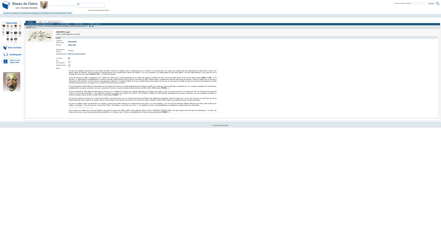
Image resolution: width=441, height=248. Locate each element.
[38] (89, 26)
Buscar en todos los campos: (402, 3)
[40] (92, 26)
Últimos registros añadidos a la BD (41, 24)
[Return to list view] (40, 45)
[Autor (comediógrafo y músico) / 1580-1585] (39, 36)
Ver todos (79, 24)
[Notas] (69, 65)
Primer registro (64, 24)
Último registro (94, 24)
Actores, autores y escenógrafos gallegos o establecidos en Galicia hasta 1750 (37, 13)
